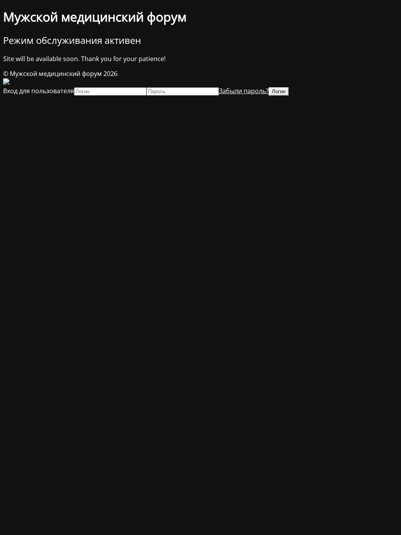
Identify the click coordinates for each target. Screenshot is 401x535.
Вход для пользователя (38, 91)
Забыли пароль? (244, 91)
